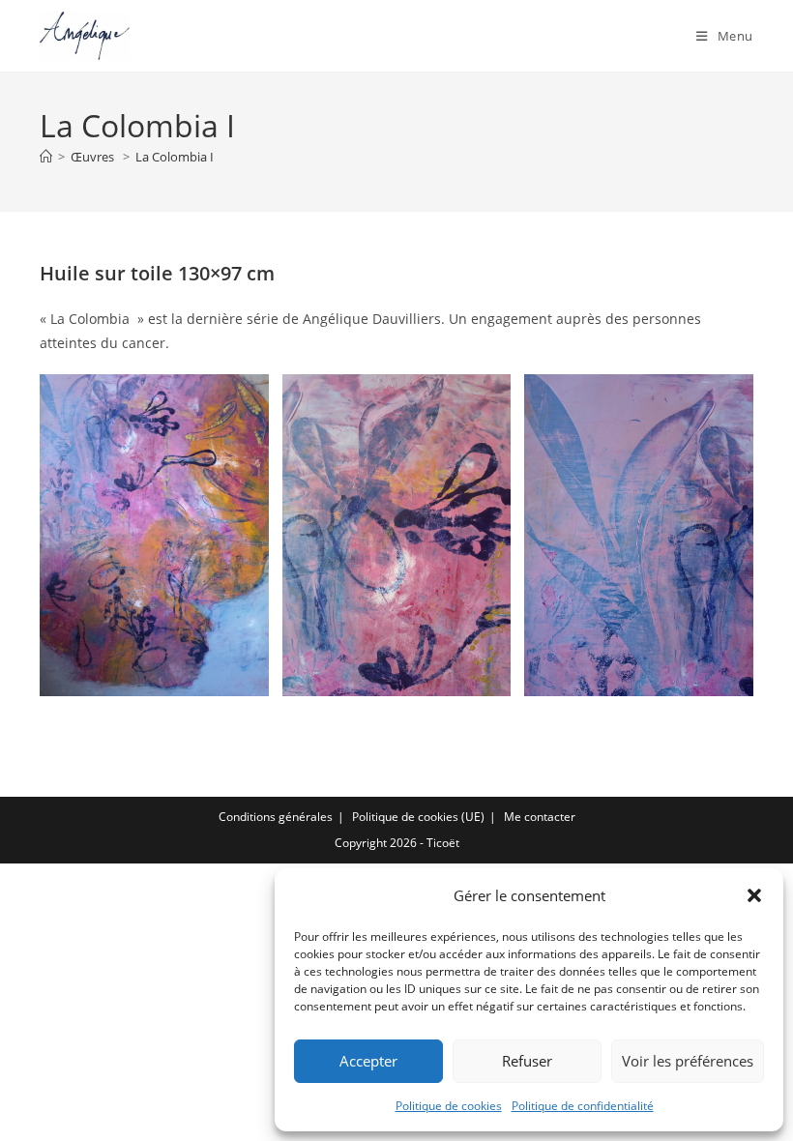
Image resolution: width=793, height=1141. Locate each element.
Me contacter (539, 816)
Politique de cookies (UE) (418, 816)
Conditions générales (276, 816)
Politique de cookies (449, 1105)
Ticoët (442, 842)
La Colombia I (174, 156)
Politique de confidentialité (583, 1105)
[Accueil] (46, 156)
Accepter (368, 1060)
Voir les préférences (687, 1060)
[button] (754, 895)
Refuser (527, 1060)
